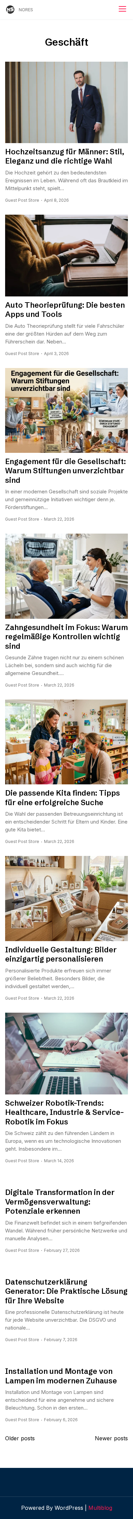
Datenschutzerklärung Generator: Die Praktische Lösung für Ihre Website (66, 1291)
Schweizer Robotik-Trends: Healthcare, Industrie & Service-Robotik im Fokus (64, 1112)
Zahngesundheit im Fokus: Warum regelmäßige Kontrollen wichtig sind (66, 637)
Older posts (20, 1438)
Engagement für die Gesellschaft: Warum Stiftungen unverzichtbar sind (65, 471)
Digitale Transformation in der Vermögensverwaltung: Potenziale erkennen (60, 1202)
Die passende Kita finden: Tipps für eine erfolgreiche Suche (62, 797)
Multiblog (100, 1507)
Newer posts (111, 1438)
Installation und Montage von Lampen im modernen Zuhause (61, 1376)
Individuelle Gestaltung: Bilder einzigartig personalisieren (61, 954)
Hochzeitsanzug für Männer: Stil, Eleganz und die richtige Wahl (64, 156)
